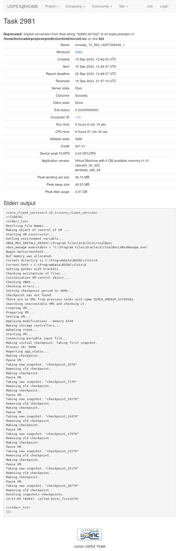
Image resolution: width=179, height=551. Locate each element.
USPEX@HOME (22, 6)
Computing (74, 6)
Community (101, 6)
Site (122, 6)
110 (78, 117)
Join (150, 6)
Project (50, 6)
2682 (79, 52)
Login (164, 6)
